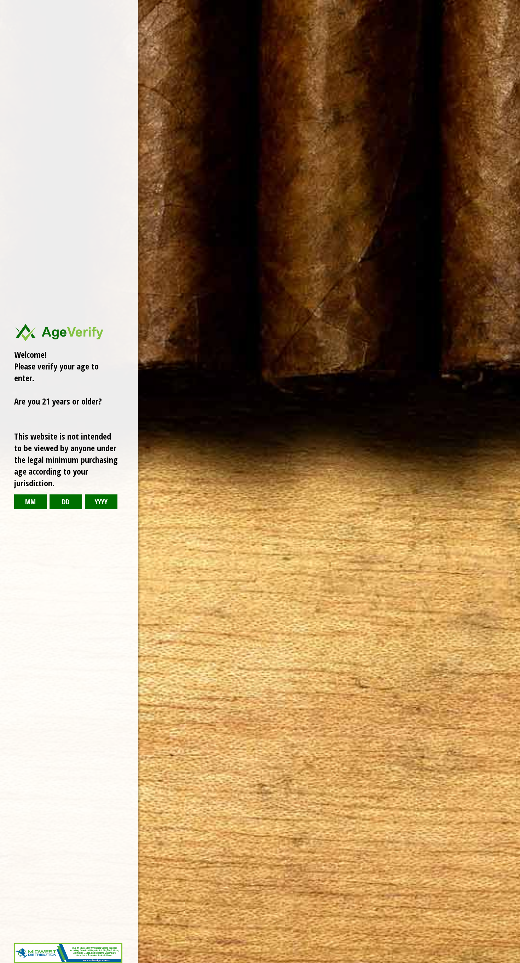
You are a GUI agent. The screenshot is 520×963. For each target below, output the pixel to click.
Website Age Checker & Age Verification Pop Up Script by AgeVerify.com (511, 961)
